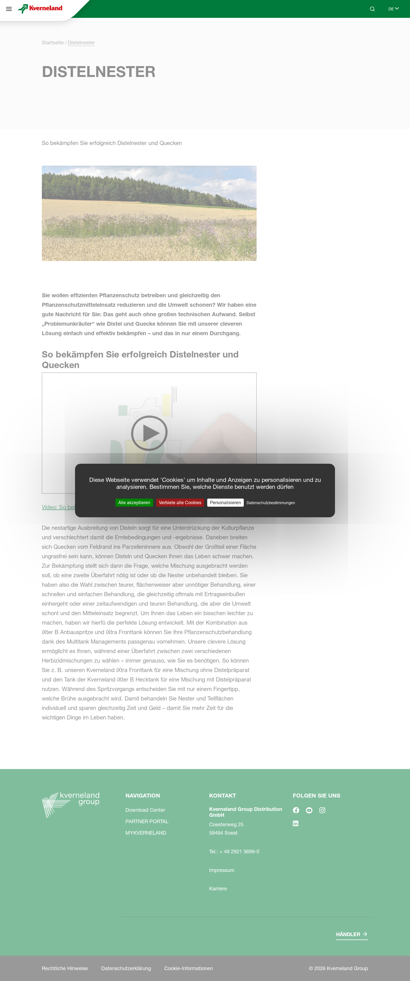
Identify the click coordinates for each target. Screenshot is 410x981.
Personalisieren (225, 502)
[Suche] (368, 30)
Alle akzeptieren (134, 502)
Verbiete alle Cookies (180, 502)
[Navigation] (9, 9)
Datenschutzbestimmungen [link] (271, 502)
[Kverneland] (40, 9)
